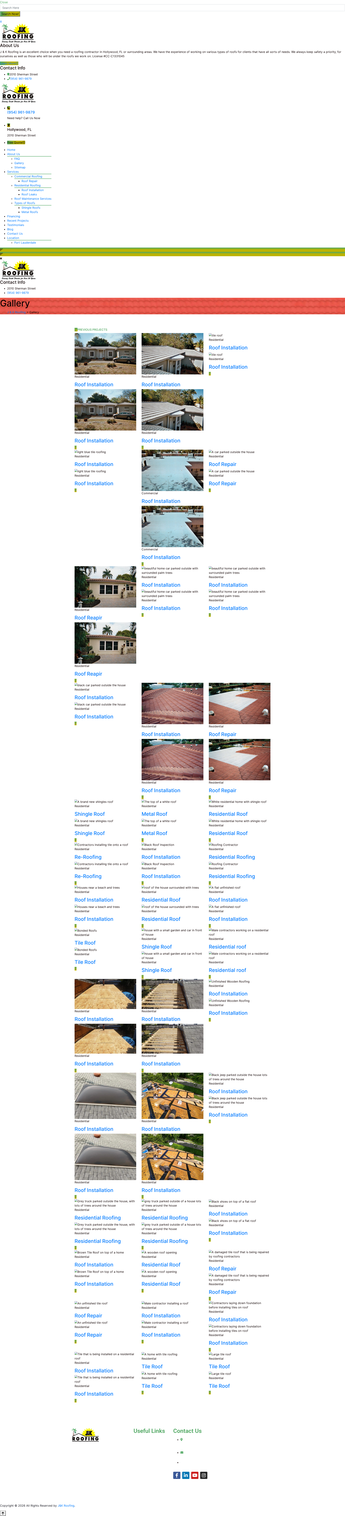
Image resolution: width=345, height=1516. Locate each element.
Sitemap (20, 167)
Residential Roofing (27, 185)
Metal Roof (154, 814)
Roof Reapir (88, 618)
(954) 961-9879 (21, 78)
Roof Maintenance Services (32, 198)
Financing (13, 216)
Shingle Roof (90, 814)
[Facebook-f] (176, 1475)
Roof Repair (30, 181)
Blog (10, 229)
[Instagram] (203, 1475)
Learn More (7, 63)
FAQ (17, 158)
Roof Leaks (29, 194)
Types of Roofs (24, 203)
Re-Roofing (88, 857)
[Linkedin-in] (185, 1475)
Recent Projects (18, 220)
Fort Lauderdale (25, 242)
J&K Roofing (66, 1505)
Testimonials (15, 225)
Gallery (19, 163)
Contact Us (15, 233)
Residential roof (227, 947)
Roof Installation (33, 190)
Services (13, 171)
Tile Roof (85, 943)
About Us (13, 154)
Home (11, 149)
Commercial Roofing (28, 176)
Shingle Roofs (31, 207)
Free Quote (14, 142)
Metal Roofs (30, 212)
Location (13, 238)
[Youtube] (194, 1475)
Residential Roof (228, 814)
